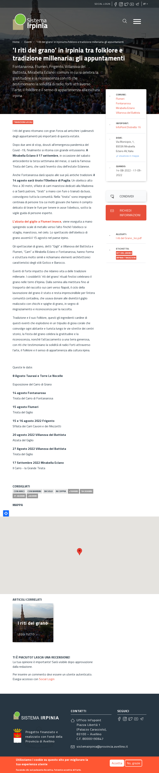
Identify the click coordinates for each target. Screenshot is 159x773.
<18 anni (73, 491)
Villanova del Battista (128, 113)
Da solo (48, 491)
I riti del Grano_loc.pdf (129, 238)
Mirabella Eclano (125, 108)
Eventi (28, 42)
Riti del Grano (124, 253)
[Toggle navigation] (137, 21)
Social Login (102, 4)
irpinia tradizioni (126, 257)
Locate (6, 513)
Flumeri (120, 99)
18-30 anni (86, 491)
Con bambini (34, 491)
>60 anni (32, 495)
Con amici (19, 491)
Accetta (117, 763)
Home (16, 42)
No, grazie (133, 763)
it (144, 4)
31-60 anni (19, 495)
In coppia (61, 491)
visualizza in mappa (128, 156)
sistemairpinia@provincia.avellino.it (102, 746)
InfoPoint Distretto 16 (128, 127)
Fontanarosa (123, 103)
